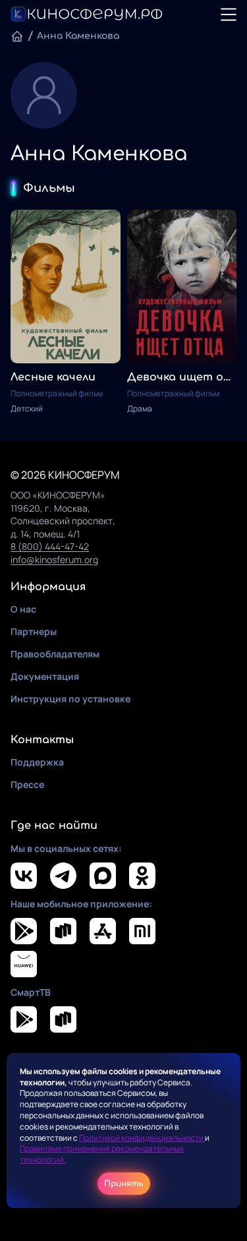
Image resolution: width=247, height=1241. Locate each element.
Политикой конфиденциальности (142, 1137)
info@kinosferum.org (54, 559)
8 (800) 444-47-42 (50, 546)
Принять (124, 1183)
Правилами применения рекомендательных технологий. (102, 1154)
